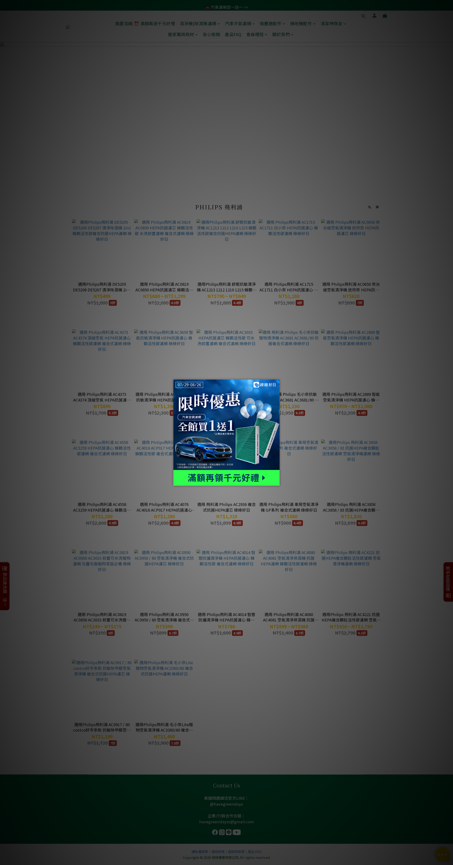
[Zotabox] (276, 481)
